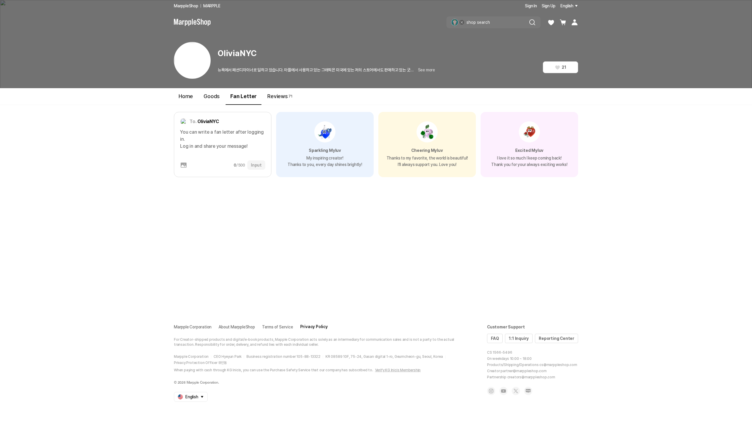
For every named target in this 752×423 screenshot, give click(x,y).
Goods (212, 96)
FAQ (495, 338)
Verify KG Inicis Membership (398, 370)
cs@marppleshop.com (558, 365)
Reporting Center (556, 338)
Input (256, 165)
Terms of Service (277, 327)
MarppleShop (186, 6)
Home (186, 96)
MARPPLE (212, 6)
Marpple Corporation (193, 327)
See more (426, 70)
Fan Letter (243, 96)
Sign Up (548, 6)
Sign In (531, 6)
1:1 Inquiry (519, 338)
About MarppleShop (237, 327)
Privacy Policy (314, 326)
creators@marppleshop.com (531, 377)
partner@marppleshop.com (523, 371)
